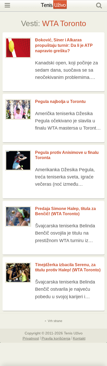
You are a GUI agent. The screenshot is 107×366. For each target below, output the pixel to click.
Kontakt (79, 338)
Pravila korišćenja (56, 338)
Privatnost (31, 338)
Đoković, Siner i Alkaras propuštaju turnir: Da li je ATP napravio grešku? (64, 45)
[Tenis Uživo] (59, 7)
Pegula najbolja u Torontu (60, 101)
